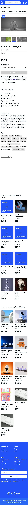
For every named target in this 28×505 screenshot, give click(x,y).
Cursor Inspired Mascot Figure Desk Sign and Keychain (6, 351)
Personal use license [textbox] (8, 68)
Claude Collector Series (21, 351)
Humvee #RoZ (20, 403)
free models (13, 79)
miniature (18, 135)
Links (15, 451)
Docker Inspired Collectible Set (20, 325)
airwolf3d (6, 50)
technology (11, 141)
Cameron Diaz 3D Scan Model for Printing (20, 267)
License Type (5, 65)
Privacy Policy (18, 462)
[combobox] (14, 67)
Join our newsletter (8, 469)
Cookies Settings (17, 502)
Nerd (16, 147)
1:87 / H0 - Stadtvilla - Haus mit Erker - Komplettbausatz (7, 403)
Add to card (14, 72)
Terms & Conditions (20, 460)
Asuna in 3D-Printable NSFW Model (5, 241)
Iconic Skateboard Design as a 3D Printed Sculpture (20, 215)
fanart (3, 138)
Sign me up (14, 477)
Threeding (2, 2)
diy (18, 141)
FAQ (2, 462)
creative (23, 141)
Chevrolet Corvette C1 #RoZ (5, 429)
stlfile (18, 144)
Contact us (4, 451)
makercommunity (18, 149)
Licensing (17, 464)
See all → (3, 197)
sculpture (4, 135)
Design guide (5, 460)
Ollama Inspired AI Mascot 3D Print (6, 377)
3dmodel (23, 138)
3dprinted (11, 144)
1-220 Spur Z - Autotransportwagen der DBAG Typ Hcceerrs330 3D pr (7, 325)
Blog (15, 449)
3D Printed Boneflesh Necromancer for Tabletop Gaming (6, 293)
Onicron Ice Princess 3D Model (21, 241)
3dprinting (15, 138)
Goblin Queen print (7, 266)
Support (3, 464)
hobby (11, 135)
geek (8, 138)
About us (3, 449)
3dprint (3, 141)
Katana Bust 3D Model (20, 293)
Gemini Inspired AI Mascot (20, 377)
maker (11, 147)
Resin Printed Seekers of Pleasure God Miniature (6, 215)
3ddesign (4, 147)
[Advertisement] (14, 176)
